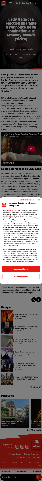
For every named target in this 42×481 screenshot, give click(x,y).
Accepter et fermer (21, 269)
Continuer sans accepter (30, 200)
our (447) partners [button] (13, 210)
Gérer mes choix (21, 276)
